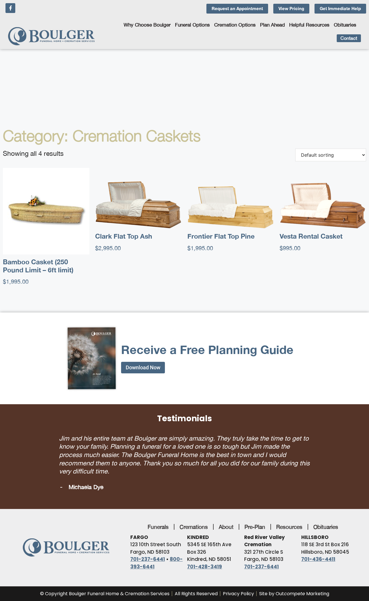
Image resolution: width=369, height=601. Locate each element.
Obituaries (345, 25)
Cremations (194, 507)
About (226, 507)
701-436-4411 (318, 539)
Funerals (158, 507)
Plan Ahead (272, 25)
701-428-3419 (204, 547)
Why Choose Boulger (147, 25)
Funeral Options (192, 25)
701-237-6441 (147, 539)
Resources (289, 507)
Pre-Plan (254, 507)
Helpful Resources (309, 25)
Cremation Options (235, 25)
